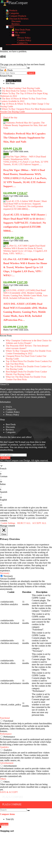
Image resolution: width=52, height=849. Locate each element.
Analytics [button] (4, 747)
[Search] (28, 810)
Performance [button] (6, 734)
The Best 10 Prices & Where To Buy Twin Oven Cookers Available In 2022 (23, 99)
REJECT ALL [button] (24, 523)
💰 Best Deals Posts (21, 29)
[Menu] (1, 48)
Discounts (16, 21)
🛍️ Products (11, 10)
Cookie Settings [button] (8, 523)
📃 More (10, 27)
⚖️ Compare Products (16, 16)
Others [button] (3, 779)
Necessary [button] (4, 573)
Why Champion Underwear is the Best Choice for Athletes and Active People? (28, 341)
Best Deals (11, 424)
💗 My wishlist (19, 32)
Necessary (8, 576)
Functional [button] (5, 718)
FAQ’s (9, 407)
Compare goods (32, 392)
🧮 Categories (12, 13)
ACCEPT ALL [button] (39, 523)
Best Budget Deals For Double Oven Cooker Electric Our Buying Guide (26, 372)
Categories (10, 432)
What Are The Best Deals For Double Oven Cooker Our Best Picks (26, 378)
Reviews (15, 24)
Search (31, 73)
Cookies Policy (24, 40)
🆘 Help (15, 35)
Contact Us (22, 43)
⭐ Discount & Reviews (17, 18)
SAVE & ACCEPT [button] (9, 792)
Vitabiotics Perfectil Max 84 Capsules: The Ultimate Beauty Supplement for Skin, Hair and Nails (24, 137)
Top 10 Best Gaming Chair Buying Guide (21, 88)
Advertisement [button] (6, 763)
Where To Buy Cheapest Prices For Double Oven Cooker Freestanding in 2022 (28, 352)
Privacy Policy (24, 37)
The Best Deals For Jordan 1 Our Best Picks (22, 91)
